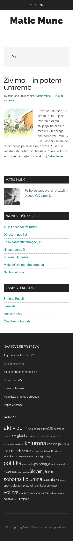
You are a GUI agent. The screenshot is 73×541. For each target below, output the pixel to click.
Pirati (48, 451)
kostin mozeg (13, 314)
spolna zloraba (13, 485)
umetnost (52, 485)
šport (15, 499)
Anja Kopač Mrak (37, 428)
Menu (39, 5)
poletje (48, 456)
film (14, 436)
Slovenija (38, 471)
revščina (9, 471)
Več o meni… (43, 195)
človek (43, 493)
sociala (49, 479)
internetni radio (53, 436)
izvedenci (19, 444)
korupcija (54, 444)
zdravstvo (32, 493)
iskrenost (9, 444)
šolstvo (8, 499)
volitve (11, 492)
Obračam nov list (15, 234)
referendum (62, 464)
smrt (50, 471)
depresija (59, 428)
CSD (50, 429)
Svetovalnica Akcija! (34, 485)
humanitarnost (36, 436)
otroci (42, 451)
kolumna (35, 443)
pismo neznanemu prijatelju (29, 456)
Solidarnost (61, 480)
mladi (16, 451)
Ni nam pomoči (14, 250)
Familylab (10, 306)
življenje (24, 499)
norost (35, 451)
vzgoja (22, 493)
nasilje (26, 451)
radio (53, 464)
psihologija (42, 464)
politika (13, 463)
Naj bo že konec (15, 272)
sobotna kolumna (23, 479)
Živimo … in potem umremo (33, 83)
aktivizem (15, 428)
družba (7, 436)
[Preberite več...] (56, 156)
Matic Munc (36, 20)
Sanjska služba (21, 472)
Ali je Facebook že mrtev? (21, 227)
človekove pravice (55, 493)
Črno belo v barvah (17, 321)
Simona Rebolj (14, 299)
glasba (22, 435)
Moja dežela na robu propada (24, 265)
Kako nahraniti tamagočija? (23, 242)
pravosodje (28, 464)
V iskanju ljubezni (16, 257)
